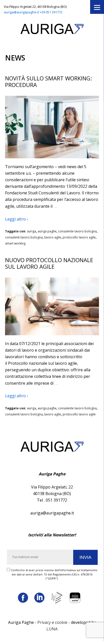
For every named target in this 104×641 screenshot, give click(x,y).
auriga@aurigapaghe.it (21, 12)
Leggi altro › (16, 219)
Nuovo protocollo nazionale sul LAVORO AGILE (49, 263)
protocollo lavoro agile (79, 237)
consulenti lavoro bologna (24, 237)
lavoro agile (52, 237)
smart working (15, 243)
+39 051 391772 (51, 12)
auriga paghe (47, 231)
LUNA (52, 629)
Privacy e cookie (52, 622)
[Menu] (97, 7)
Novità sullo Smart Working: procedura (48, 81)
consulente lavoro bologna (77, 231)
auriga (31, 231)
